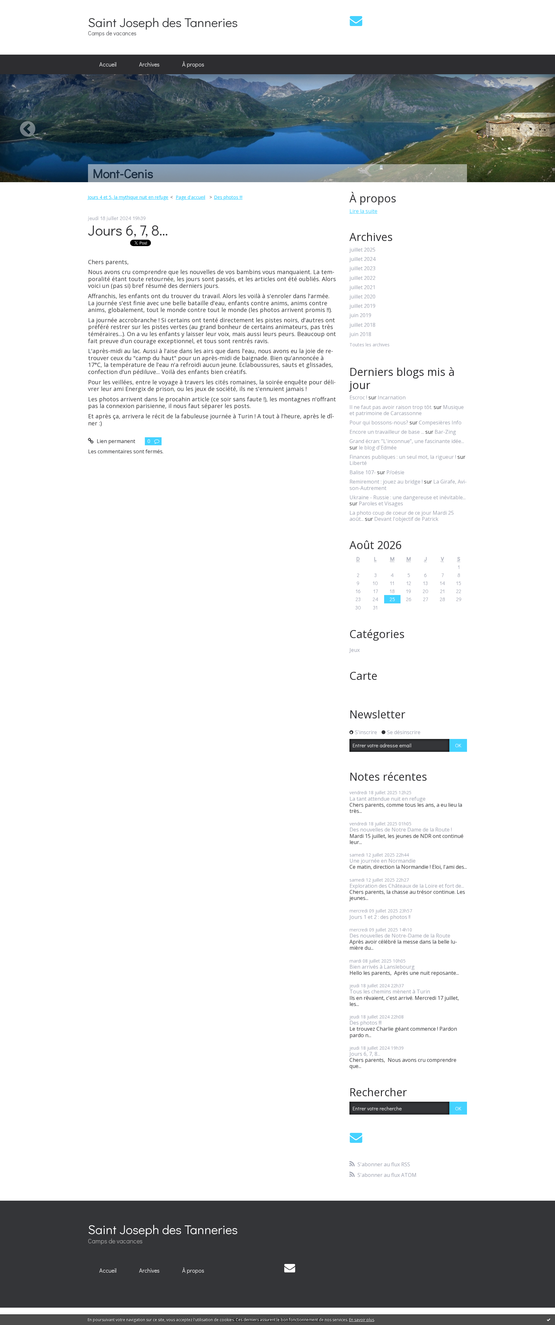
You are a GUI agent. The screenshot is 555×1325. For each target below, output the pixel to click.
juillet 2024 (362, 259)
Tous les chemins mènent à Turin (389, 991)
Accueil (108, 64)
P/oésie (395, 472)
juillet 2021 (362, 287)
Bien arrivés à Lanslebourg (382, 966)
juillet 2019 (362, 306)
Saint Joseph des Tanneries (163, 22)
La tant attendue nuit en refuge (387, 798)
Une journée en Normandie (382, 860)
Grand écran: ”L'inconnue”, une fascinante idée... (406, 441)
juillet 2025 (362, 250)
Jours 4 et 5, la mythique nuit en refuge (128, 197)
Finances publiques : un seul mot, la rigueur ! (402, 456)
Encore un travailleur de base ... (386, 431)
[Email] (356, 20)
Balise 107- (362, 472)
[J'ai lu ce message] (548, 1319)
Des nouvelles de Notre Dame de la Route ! (400, 829)
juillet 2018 (362, 325)
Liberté (358, 463)
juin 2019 (360, 315)
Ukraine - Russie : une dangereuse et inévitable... (407, 497)
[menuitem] (108, 65)
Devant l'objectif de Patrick (406, 518)
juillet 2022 (362, 278)
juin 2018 (360, 334)
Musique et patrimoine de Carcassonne (406, 410)
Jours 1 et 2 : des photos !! (379, 916)
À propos (193, 64)
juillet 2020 (362, 297)
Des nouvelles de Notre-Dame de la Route (399, 935)
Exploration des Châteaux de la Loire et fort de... (406, 885)
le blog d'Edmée (378, 447)
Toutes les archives (369, 345)
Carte (363, 675)
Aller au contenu (23, 5)
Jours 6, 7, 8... (128, 229)
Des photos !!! (228, 197)
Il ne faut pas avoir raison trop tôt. (390, 407)
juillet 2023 (362, 268)
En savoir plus (361, 1319)
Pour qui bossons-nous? (378, 422)
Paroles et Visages (381, 503)
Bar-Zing (445, 431)
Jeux (354, 650)
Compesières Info (440, 422)
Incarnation (392, 397)
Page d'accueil (190, 197)
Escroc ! (358, 397)
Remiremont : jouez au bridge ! (386, 481)
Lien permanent (115, 441)
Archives (149, 64)
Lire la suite (363, 211)
